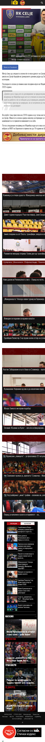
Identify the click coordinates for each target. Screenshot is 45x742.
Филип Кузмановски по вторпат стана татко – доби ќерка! (25, 590)
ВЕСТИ (12, 716)
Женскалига (18, 262)
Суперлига (8, 262)
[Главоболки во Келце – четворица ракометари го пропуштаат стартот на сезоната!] (12, 529)
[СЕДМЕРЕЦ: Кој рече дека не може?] (21, 700)
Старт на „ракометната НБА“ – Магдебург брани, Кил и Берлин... (25, 598)
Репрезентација (30, 262)
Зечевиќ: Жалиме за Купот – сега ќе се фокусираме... (24, 427)
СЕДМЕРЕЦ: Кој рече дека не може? (19, 707)
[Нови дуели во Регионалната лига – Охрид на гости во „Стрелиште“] (12, 538)
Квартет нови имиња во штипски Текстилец (25, 606)
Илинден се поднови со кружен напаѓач (19, 318)
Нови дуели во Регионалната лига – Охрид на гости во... (24, 537)
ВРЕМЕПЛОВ (29, 716)
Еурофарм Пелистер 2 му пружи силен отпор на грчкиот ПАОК (25, 582)
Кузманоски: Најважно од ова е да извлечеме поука (24, 388)
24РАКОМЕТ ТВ (28, 719)
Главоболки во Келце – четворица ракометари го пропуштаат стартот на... (25, 529)
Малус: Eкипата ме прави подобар (17, 408)
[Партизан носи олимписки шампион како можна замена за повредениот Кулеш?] (12, 546)
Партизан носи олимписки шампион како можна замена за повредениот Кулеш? (26, 547)
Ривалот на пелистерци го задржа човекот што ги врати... (21, 681)
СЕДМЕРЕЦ (38, 716)
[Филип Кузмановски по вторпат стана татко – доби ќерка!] (12, 590)
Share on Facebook (10, 67)
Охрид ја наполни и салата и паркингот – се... (22, 514)
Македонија (27, 714)
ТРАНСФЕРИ (19, 716)
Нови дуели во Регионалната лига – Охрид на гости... (23, 279)
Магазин (5, 716)
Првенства (36, 714)
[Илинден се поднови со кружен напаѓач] (12, 574)
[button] (42, 3)
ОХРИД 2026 (8, 714)
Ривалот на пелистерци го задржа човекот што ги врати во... (26, 555)
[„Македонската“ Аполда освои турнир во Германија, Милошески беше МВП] (12, 564)
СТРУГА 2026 (17, 714)
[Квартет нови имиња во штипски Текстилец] (12, 607)
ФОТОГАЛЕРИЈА (17, 719)
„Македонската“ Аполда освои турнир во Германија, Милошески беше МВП (25, 565)
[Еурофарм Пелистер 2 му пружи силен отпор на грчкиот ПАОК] (12, 582)
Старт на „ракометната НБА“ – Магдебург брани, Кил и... (20, 659)
